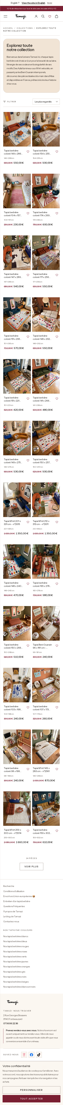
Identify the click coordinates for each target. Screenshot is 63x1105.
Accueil (8, 28)
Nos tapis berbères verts (14, 956)
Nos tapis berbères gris (14, 971)
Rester (49, 3)
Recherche (8, 886)
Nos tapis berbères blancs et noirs (19, 986)
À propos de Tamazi (13, 911)
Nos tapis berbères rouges (16, 946)
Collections (25, 28)
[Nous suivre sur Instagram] (24, 1055)
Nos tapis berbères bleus (15, 941)
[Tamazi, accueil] (21, 16)
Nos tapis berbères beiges (15, 981)
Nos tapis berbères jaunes (15, 961)
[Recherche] (43, 16)
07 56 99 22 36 (10, 1023)
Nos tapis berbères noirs (14, 976)
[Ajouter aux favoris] (28, 151)
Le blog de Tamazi (12, 916)
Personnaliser (31, 1090)
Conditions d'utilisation (13, 891)
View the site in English (33, 2)
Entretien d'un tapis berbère (16, 901)
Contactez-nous (11, 921)
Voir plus (31, 866)
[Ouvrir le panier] (56, 16)
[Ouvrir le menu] (5, 16)
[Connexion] (36, 16)
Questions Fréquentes (14, 906)
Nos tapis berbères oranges (16, 966)
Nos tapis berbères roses (15, 951)
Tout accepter (31, 1098)
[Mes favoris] (50, 16)
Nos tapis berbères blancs (15, 936)
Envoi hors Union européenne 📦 (19, 896)
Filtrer (11, 101)
